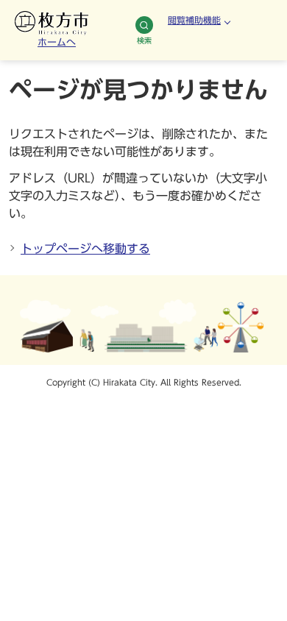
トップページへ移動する (85, 249)
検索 (144, 40)
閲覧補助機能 (194, 19)
